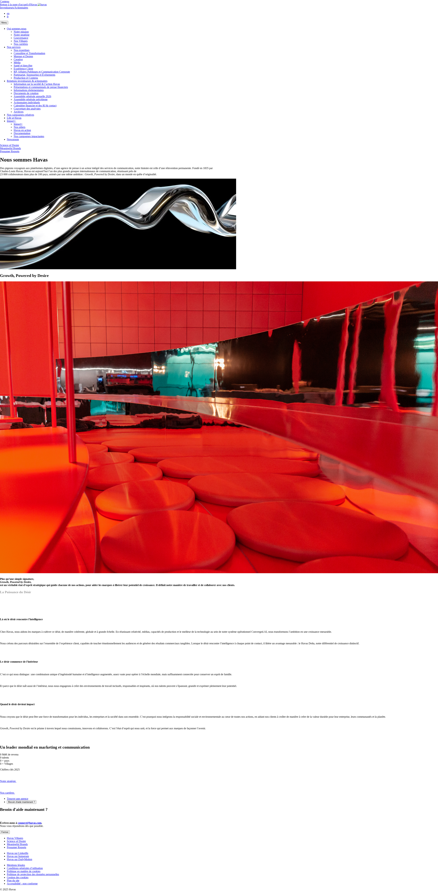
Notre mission (21, 31)
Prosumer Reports (9, 151)
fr (8, 16)
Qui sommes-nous (16, 28)
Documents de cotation (26, 93)
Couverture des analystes (27, 108)
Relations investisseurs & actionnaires (27, 80)
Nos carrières (21, 44)
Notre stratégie (21, 34)
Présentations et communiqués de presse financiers (41, 87)
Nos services (14, 47)
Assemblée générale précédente (31, 99)
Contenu (4, 1)
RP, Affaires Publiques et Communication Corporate (42, 71)
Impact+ (11, 120)
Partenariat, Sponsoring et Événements (34, 74)
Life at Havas (14, 117)
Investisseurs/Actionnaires (14, 7)
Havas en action (22, 130)
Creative (18, 59)
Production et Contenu (26, 77)
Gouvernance (21, 37)
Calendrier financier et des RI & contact (35, 105)
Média (17, 62)
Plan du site (13, 880)
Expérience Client (23, 68)
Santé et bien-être (23, 65)
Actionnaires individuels (27, 102)
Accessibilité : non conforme (22, 883)
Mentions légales (16, 865)
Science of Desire (9, 145)
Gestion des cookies (17, 877)
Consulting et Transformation (29, 53)
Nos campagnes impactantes (29, 136)
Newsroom (13, 139)
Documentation (22, 133)
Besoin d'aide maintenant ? (21, 802)
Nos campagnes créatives (20, 114)
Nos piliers (19, 127)
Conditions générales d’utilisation (25, 868)
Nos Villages (21, 40)
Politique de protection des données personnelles (33, 874)
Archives (18, 111)
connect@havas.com (29, 822)
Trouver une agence (17, 798)
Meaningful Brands (10, 148)
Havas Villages (15, 838)
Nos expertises (21, 50)
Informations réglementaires (29, 90)
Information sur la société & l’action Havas (37, 84)
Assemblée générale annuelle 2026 (32, 96)
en (8, 13)
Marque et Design (23, 56)
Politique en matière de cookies (23, 871)
